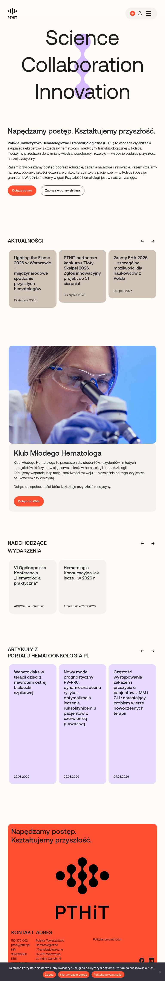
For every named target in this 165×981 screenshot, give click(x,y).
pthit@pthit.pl (20, 945)
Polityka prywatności (108, 974)
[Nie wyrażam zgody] (159, 972)
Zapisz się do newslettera (62, 190)
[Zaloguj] (140, 13)
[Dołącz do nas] (132, 13)
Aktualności (25, 241)
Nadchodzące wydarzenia (27, 547)
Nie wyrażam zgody (73, 974)
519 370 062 (19, 940)
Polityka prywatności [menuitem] (107, 939)
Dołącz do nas (22, 190)
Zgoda (49, 974)
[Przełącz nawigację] (148, 13)
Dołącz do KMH (28, 501)
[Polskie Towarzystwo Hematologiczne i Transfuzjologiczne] (12, 13)
